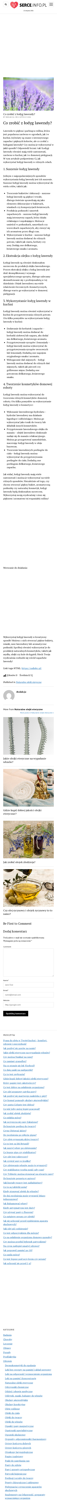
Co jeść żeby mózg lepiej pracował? (21, 1109)
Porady (7, 1352)
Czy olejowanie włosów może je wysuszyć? (25, 1165)
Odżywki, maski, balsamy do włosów (24, 1395)
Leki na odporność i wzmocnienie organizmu (28, 1374)
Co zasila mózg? (11, 1254)
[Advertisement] (28, 44)
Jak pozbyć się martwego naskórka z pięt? (25, 1096)
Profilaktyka (9, 1356)
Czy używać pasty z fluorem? (18, 1212)
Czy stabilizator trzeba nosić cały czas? (23, 1169)
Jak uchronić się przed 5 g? (17, 1263)
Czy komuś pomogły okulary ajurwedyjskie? (26, 1100)
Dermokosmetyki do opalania (20, 1365)
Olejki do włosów (14, 1421)
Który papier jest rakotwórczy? (19, 1083)
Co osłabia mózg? (12, 1117)
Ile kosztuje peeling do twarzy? (19, 1126)
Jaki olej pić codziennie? (15, 1228)
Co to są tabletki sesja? (15, 1187)
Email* (5, 990)
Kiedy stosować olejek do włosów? (21, 1191)
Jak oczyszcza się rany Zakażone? (20, 1122)
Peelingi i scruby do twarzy (19, 1478)
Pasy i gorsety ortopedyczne (20, 1469)
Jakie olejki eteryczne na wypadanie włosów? (26, 1052)
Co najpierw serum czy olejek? (19, 1216)
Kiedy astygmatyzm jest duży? (19, 1207)
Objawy (7, 1348)
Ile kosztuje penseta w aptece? (19, 1178)
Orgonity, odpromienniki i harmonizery (25, 1439)
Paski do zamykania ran (17, 1460)
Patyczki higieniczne (15, 1473)
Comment (7, 947)
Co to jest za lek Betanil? (16, 1143)
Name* (6, 980)
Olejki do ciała (12, 1413)
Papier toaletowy (14, 1456)
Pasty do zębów (13, 1465)
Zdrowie (7, 1361)
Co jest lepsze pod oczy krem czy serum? (24, 1259)
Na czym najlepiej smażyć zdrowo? (21, 1246)
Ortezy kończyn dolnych (18, 1443)
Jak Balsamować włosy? (15, 1203)
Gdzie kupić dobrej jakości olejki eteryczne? (25, 1078)
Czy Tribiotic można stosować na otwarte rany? (28, 1174)
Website (6, 1000)
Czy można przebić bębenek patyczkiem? (24, 1241)
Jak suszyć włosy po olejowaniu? (20, 1148)
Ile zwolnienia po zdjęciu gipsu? (20, 1135)
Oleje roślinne (12, 1408)
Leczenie (7, 1343)
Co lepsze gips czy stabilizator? (19, 1152)
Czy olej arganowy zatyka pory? (19, 1091)
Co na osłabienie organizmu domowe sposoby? (27, 1237)
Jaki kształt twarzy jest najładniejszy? (22, 1182)
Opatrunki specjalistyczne (19, 1430)
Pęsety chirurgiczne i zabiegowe (22, 1482)
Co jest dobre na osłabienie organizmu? (23, 1087)
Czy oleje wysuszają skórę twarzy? (21, 1139)
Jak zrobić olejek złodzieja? (17, 1113)
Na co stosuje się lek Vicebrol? (19, 1065)
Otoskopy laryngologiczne (19, 1452)
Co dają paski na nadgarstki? (18, 1070)
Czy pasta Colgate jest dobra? (18, 1104)
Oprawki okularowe (15, 1434)
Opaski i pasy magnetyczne (19, 1426)
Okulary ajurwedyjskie (16, 1400)
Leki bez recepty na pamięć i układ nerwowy (28, 1369)
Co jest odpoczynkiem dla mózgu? (21, 1233)
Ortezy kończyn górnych (18, 1447)
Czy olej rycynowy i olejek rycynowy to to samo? (27, 912)
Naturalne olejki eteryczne (19, 1382)
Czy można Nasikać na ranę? (18, 1057)
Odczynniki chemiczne (17, 1387)
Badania (7, 1335)
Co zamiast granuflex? (14, 1061)
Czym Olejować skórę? (14, 1130)
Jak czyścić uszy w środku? (17, 1161)
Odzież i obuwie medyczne (19, 1391)
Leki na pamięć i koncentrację (20, 1378)
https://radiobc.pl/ (32, 668)
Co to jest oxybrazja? (14, 1074)
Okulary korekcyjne (15, 1404)
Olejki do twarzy (13, 1417)
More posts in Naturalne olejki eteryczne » (37, 713)
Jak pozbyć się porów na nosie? (19, 1048)
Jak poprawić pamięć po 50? (17, 1250)
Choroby (7, 1339)
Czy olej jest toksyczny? (15, 1156)
